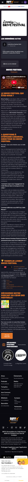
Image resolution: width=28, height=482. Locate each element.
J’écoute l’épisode (7, 335)
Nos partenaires (18, 409)
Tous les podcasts (5, 384)
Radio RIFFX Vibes (18, 385)
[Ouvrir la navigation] (2, 2)
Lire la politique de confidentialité (8, 473)
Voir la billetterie (4, 400)
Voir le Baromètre (5, 406)
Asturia (7, 280)
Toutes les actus (4, 378)
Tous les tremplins (5, 389)
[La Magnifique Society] (20, 355)
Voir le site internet (10, 63)
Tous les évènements (18, 378)
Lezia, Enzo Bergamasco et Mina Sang (14, 286)
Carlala (7, 283)
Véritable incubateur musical (19, 267)
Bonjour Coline (9, 288)
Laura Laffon (9, 282)
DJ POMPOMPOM (10, 285)
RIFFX (15, 400)
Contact (16, 403)
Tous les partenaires (22, 344)
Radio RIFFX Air (17, 387)
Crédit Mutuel (17, 402)
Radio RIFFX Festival (18, 384)
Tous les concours (5, 395)
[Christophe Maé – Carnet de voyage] (8, 355)
